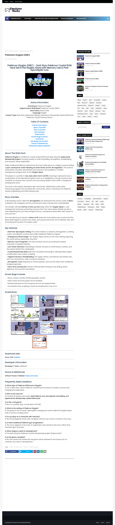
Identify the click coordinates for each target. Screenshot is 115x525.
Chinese (80, 198)
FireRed (98, 105)
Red (104, 111)
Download (39, 139)
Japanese (86, 204)
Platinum (98, 111)
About (11, 1)
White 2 (90, 116)
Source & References (39, 143)
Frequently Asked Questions (39, 146)
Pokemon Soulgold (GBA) (92, 56)
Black (79, 100)
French (87, 201)
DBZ (79, 102)
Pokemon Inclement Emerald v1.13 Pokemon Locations (95, 155)
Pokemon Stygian (14, 51)
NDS (92, 204)
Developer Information (39, 141)
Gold (92, 108)
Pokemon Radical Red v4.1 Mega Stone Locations (96, 186)
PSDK (102, 204)
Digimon (91, 102)
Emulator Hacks (16, 522)
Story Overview (39, 130)
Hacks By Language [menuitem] (67, 18)
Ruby (91, 114)
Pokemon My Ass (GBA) (92, 79)
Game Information (39, 125)
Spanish (91, 210)
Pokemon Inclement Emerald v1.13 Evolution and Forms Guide (95, 171)
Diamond (84, 102)
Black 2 (85, 100)
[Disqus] (39, 485)
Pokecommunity (31, 376)
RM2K (97, 207)
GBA (83, 108)
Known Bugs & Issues (39, 137)
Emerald (16, 447)
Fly (7, 59)
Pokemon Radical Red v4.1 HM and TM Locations (96, 178)
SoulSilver (102, 114)
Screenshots (39, 134)
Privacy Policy (18, 1)
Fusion (103, 105)
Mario (105, 108)
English (106, 198)
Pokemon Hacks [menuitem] (16, 18)
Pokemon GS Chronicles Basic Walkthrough (94, 148)
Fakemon (90, 105)
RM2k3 (103, 207)
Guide (102, 201)
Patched (25, 447)
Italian (79, 204)
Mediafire (17, 357)
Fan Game (81, 201)
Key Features (40, 132)
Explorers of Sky (82, 105)
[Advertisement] (57, 34)
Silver (96, 114)
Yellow (95, 116)
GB (78, 108)
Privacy (108, 522)
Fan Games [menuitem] (28, 18)
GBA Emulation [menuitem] (81, 18)
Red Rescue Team (83, 114)
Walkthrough (99, 210)
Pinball (91, 111)
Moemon (80, 111)
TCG (79, 116)
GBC (21, 447)
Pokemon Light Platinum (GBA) (94, 71)
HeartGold (98, 108)
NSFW (97, 204)
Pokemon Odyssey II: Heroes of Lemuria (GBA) (96, 87)
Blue (90, 100)
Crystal (11, 447)
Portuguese (91, 207)
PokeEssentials (82, 207)
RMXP (85, 210)
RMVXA (79, 210)
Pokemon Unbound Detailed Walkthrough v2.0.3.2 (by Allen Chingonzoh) (97, 140)
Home (6, 1)
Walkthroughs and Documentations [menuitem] (46, 18)
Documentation (97, 198)
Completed (97, 100)
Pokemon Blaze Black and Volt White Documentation (95, 163)
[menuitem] (7, 18)
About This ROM (40, 127)
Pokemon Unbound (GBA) (92, 63)
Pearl (86, 111)
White (83, 116)
